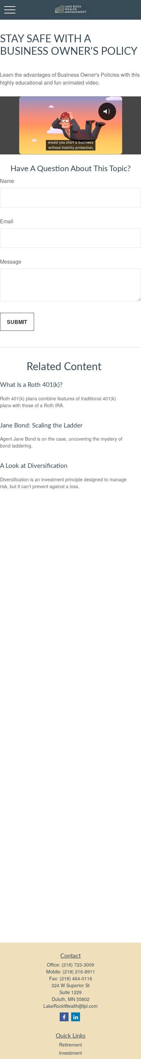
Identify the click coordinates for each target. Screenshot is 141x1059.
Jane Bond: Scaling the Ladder (41, 426)
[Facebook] (64, 1016)
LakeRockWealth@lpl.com (70, 1006)
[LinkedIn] (75, 1016)
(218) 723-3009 (78, 964)
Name (7, 181)
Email (6, 221)
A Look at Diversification (34, 466)
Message (10, 261)
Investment (70, 1052)
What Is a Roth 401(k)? (31, 385)
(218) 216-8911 (79, 971)
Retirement (70, 1044)
